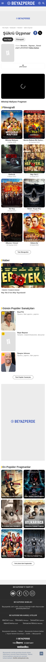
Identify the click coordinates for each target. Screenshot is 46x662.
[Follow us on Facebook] (20, 593)
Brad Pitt (20, 312)
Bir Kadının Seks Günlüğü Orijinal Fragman (12, 526)
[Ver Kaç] (11, 193)
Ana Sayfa (5, 27)
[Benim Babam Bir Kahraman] (34, 124)
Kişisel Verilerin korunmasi (15, 634)
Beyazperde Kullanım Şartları (34, 631)
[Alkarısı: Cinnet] (11, 227)
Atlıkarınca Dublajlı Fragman (34, 526)
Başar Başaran (22, 333)
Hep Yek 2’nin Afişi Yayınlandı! (13, 293)
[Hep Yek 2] (34, 158)
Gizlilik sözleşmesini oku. (21, 658)
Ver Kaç (12, 209)
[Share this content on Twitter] (40, 33)
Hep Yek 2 (34, 174)
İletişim (21, 631)
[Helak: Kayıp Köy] (34, 193)
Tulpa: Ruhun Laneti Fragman (34, 496)
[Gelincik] (11, 158)
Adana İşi (34, 243)
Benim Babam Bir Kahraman (34, 140)
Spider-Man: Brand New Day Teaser (12, 496)
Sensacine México (30, 623)
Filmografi (8, 107)
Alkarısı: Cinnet (12, 243)
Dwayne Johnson (23, 353)
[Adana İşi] (34, 227)
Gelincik (11, 174)
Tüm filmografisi (23, 252)
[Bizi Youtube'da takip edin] (13, 593)
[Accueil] (21, 3)
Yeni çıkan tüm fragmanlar (23, 563)
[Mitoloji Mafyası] (11, 124)
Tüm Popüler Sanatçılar (23, 377)
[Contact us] (33, 593)
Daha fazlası (34, 48)
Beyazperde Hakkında (9, 631)
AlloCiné (5, 620)
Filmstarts (19, 620)
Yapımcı (32, 46)
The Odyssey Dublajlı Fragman (34, 556)
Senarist (19, 27)
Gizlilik (28, 634)
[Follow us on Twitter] (26, 593)
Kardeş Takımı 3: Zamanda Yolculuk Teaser (12, 556)
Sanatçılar (13, 27)
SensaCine (34, 620)
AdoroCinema (9, 623)
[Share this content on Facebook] (35, 33)
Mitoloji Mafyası (11, 140)
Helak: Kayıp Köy (34, 209)
